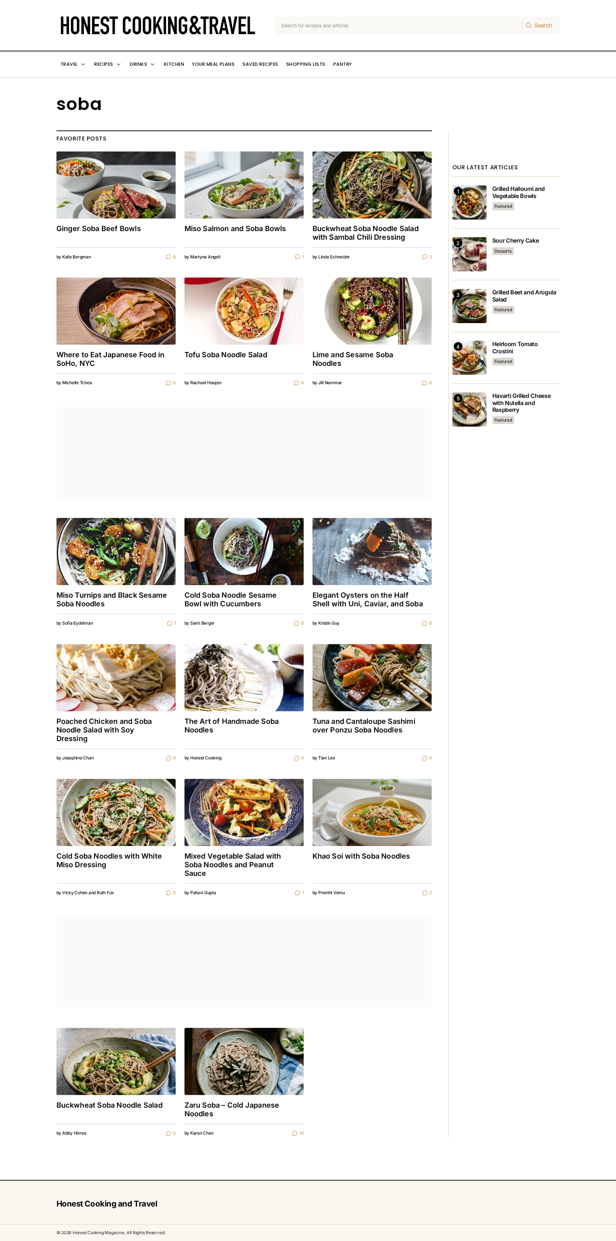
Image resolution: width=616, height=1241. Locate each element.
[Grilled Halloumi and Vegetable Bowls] (469, 202)
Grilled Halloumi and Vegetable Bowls (518, 192)
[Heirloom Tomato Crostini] (469, 358)
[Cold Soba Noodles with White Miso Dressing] (116, 812)
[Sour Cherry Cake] (469, 254)
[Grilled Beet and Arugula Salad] (469, 306)
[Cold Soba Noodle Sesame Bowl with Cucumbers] (244, 551)
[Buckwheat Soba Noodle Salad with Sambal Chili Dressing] (372, 185)
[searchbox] (398, 25)
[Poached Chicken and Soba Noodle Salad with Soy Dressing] (116, 677)
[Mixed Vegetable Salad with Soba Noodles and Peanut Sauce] (244, 812)
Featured (503, 206)
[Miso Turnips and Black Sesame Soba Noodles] (116, 551)
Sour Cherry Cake (515, 240)
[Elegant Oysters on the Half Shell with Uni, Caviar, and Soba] (372, 551)
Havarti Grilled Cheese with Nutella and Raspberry (521, 402)
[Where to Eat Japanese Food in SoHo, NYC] (116, 311)
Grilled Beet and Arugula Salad (524, 296)
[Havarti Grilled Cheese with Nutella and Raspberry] (469, 409)
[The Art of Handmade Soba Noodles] (244, 677)
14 (301, 1133)
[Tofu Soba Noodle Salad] (244, 311)
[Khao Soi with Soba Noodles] (372, 812)
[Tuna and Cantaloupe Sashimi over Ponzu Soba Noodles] (372, 677)
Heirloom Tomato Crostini (515, 347)
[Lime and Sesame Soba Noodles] (372, 311)
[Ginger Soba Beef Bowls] (116, 185)
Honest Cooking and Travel (107, 1203)
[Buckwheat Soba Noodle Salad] (116, 1061)
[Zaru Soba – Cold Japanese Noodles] (244, 1061)
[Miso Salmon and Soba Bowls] (244, 185)
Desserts (503, 251)
